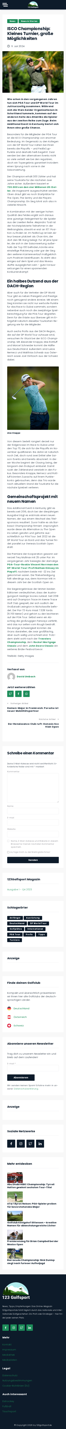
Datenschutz (10, 1375)
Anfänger (15, 917)
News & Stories (29, 21)
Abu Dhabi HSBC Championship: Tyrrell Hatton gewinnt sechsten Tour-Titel (30, 1186)
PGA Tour (15, 934)
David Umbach (26, 676)
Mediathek (8, 1354)
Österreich (20, 1017)
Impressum (9, 1349)
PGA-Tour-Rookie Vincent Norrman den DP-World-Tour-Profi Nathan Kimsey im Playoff (33, 568)
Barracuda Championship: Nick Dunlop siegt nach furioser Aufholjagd (31, 1262)
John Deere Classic (41, 645)
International (35, 929)
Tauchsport (9, 1411)
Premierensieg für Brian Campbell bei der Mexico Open (32, 1243)
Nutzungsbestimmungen (17, 1380)
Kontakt (7, 1344)
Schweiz (19, 1025)
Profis (29, 934)
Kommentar (13, 771)
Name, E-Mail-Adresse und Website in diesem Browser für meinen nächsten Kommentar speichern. (34, 844)
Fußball (6, 1406)
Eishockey (8, 1401)
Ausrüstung (33, 917)
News (12, 21)
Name (10, 806)
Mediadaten (9, 1360)
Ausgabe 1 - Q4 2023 (19, 889)
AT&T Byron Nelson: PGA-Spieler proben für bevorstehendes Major (31, 1205)
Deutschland (17, 923)
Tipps (41, 934)
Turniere (15, 940)
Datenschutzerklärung (26, 1088)
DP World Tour (38, 923)
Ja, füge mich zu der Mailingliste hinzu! (29, 852)
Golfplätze (16, 929)
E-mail (10, 817)
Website (11, 829)
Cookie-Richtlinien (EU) (15, 1385)
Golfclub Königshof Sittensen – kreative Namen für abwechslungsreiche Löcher (32, 1224)
